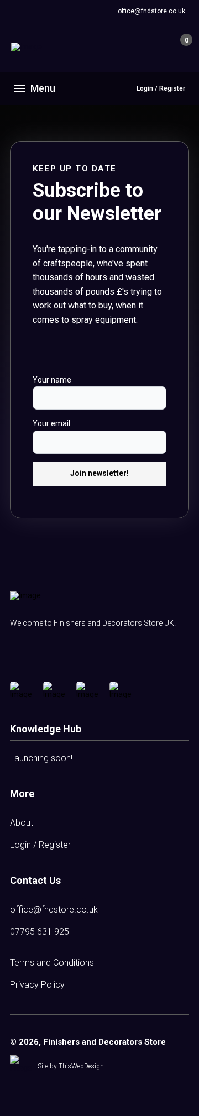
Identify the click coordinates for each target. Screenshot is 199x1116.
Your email (51, 423)
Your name (52, 379)
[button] (160, 47)
